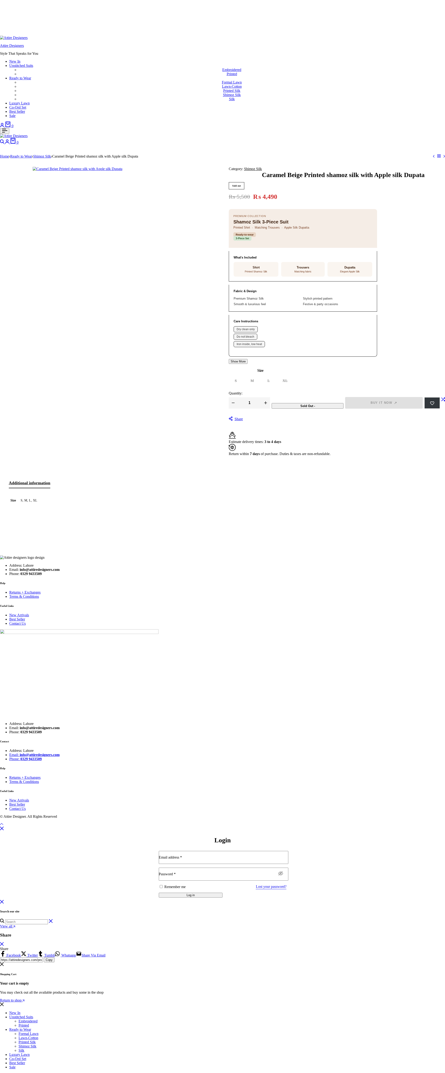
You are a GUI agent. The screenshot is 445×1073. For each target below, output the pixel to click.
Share (239, 419)
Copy (49, 960)
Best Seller (17, 111)
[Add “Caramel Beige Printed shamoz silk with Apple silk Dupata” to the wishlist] (432, 402)
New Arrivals (19, 615)
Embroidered (231, 70)
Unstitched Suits (21, 66)
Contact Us (17, 623)
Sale (12, 116)
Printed (232, 74)
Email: (34, 755)
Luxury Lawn (19, 103)
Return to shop (11, 1000)
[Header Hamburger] (4, 131)
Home (4, 156)
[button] (443, 402)
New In (14, 61)
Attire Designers (12, 46)
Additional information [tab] (29, 483)
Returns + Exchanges (25, 592)
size (260, 370)
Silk (232, 99)
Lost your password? (271, 887)
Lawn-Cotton (232, 86)
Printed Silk (231, 91)
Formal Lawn (232, 82)
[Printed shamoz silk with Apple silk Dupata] (434, 156)
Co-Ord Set (17, 107)
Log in (191, 895)
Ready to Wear (20, 78)
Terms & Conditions (24, 596)
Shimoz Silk (232, 95)
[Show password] (280, 873)
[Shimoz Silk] (439, 156)
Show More (238, 361)
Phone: (25, 759)
